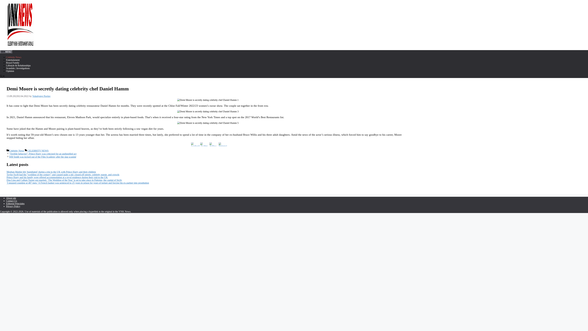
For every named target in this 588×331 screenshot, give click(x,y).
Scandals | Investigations (18, 68)
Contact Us (11, 201)
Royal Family (12, 62)
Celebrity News (13, 57)
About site (11, 198)
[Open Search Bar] (2, 76)
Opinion (10, 71)
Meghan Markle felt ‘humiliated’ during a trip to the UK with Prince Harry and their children (51, 172)
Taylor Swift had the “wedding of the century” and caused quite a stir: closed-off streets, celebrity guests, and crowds (63, 174)
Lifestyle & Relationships (18, 65)
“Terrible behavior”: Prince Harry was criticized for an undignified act (42, 153)
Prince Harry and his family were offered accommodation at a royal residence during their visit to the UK (57, 177)
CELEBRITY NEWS (38, 150)
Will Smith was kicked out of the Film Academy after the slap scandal (42, 157)
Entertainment (13, 60)
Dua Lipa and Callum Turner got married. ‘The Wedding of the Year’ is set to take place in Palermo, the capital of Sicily (64, 180)
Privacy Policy (13, 206)
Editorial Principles (15, 203)
